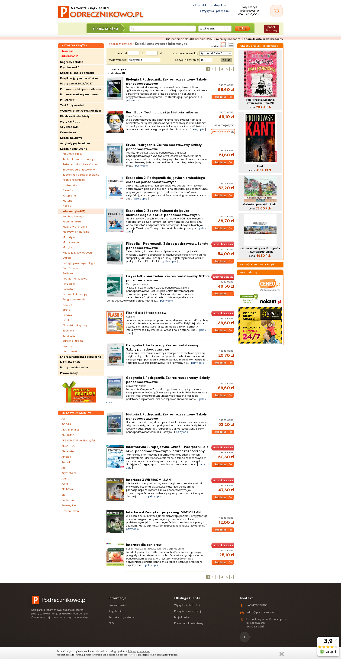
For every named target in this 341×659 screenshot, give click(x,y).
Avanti (65, 478)
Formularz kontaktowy (188, 623)
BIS (63, 495)
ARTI (64, 467)
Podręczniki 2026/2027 (76, 83)
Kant (260, 166)
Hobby (67, 206)
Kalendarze (68, 132)
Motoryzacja (71, 242)
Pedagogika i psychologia (79, 263)
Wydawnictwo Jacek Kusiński (80, 111)
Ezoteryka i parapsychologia (81, 175)
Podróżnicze (71, 268)
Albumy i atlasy (73, 154)
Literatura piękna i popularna (80, 357)
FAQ (111, 623)
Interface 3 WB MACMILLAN (148, 480)
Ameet (65, 462)
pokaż (226, 60)
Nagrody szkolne (72, 62)
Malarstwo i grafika (75, 226)
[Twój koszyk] (276, 11)
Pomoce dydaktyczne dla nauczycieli (82, 89)
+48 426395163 (256, 605)
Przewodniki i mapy (75, 294)
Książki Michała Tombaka (77, 73)
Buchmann (68, 500)
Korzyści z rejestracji (188, 611)
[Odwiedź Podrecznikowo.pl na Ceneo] (270, 291)
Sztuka (67, 320)
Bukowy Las (69, 505)
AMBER (66, 457)
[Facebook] (245, 637)
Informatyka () (74, 211)
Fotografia (69, 195)
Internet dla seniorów (143, 545)
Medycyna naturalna (76, 232)
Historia (68, 201)
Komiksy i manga (73, 216)
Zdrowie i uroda (73, 341)
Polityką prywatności (139, 651)
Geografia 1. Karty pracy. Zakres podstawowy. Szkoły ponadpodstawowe (162, 347)
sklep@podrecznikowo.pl (262, 612)
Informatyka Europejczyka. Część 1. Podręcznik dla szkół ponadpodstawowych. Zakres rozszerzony (167, 449)
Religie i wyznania (74, 299)
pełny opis (132, 100)
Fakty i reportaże (74, 180)
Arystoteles (69, 473)
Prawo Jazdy (69, 373)
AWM (64, 484)
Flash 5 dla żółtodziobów (146, 313)
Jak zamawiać (118, 605)
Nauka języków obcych (77, 252)
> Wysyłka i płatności (214, 11)
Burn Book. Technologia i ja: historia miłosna (162, 112)
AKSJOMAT (68, 435)
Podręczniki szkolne (74, 367)
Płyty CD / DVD (70, 121)
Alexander (68, 451)
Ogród (67, 258)
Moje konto (181, 617)
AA (63, 419)
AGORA (66, 424)
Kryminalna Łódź (71, 67)
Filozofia (68, 190)
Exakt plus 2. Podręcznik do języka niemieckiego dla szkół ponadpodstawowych (165, 180)
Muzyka (67, 247)
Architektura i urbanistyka (80, 159)
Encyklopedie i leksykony (79, 169)
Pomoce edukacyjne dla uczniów (82, 94)
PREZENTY (67, 100)
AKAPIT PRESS (70, 429)
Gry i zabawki (69, 127)
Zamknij (282, 654)
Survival (68, 315)
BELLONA (67, 489)
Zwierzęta (69, 346)
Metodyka (69, 237)
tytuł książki (207, 28)
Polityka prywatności (122, 617)
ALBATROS (68, 446)
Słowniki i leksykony (75, 325)
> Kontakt (199, 5)
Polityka (68, 273)
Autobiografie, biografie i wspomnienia (83, 164)
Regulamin (115, 611)
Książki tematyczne (73, 149)
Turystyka (69, 336)
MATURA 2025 (70, 362)
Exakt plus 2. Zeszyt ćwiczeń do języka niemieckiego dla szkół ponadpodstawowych (163, 213)
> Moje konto (220, 5)
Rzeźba (67, 304)
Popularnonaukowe (75, 278)
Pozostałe (69, 289)
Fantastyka (70, 185)
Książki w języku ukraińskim (79, 78)
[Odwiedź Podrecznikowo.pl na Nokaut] (270, 305)
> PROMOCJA (69, 56)
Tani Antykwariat (72, 105)
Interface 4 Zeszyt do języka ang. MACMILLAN (163, 512)
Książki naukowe (71, 138)
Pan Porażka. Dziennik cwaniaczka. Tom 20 (260, 101)
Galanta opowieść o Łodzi (260, 204)
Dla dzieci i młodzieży (75, 116)
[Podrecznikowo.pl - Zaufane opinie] (249, 305)
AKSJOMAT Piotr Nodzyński (79, 440)
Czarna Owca (70, 511)
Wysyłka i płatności (187, 605)
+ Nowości (67, 51)
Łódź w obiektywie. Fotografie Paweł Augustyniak (260, 250)
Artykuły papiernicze (75, 143)
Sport (66, 310)
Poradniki (69, 284)
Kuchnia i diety (72, 221)
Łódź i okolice (71, 351)
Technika (68, 330)
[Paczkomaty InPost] (260, 343)
